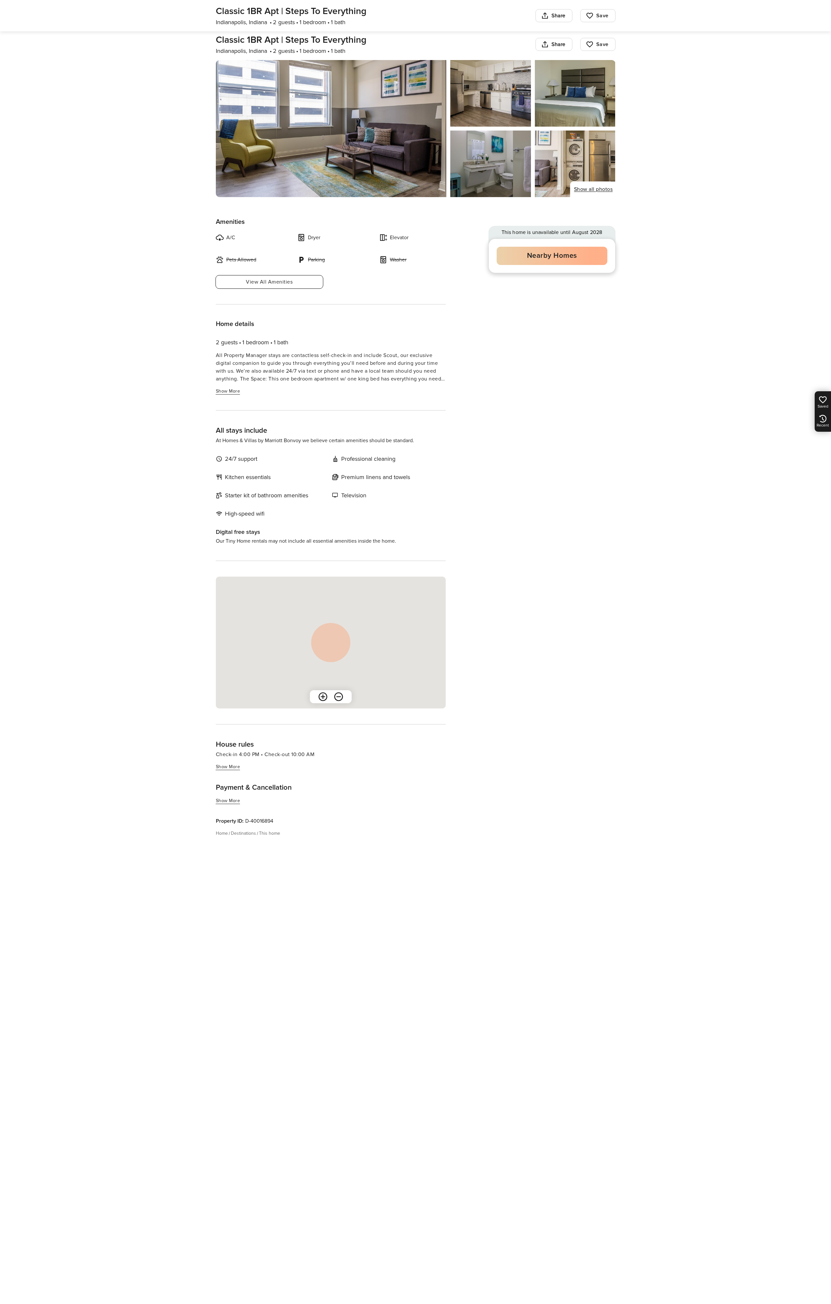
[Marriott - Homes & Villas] (266, 37)
